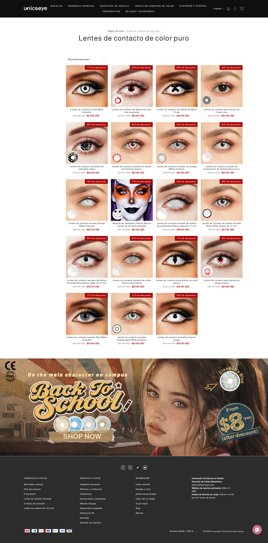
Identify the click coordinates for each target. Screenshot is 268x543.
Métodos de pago (88, 503)
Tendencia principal (81, 6)
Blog (138, 508)
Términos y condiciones (91, 489)
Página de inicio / (116, 31)
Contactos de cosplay (114, 6)
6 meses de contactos (34, 503)
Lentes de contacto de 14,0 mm (39, 508)
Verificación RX (87, 513)
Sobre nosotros (143, 484)
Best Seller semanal (33, 484)
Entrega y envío (143, 489)
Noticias (139, 513)
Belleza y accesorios (139, 11)
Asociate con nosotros (90, 522)
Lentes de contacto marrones (37, 499)
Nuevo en (57, 6)
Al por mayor (142, 503)
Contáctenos (86, 494)
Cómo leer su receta (145, 499)
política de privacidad (146, 494)
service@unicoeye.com (203, 485)
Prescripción (111, 11)
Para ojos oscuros (32, 489)
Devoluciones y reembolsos (93, 499)
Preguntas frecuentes (90, 484)
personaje (84, 518)
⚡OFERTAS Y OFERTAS (192, 6)
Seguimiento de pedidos (91, 508)
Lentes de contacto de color (154, 6)
